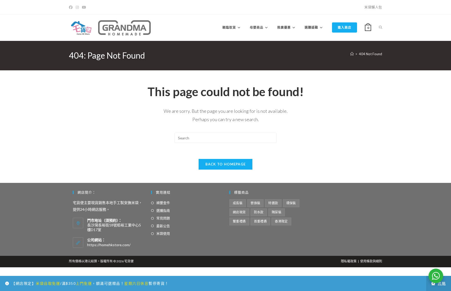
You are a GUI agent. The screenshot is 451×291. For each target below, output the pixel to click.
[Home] (352, 54)
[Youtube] (84, 7)
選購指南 (163, 210)
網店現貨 (239, 212)
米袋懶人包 (373, 7)
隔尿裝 (276, 212)
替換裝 (255, 203)
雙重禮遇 (239, 221)
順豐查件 (163, 203)
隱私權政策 (349, 261)
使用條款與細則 (371, 261)
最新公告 (163, 226)
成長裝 (237, 203)
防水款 (259, 212)
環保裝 (291, 203)
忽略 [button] (442, 283)
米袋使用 (163, 233)
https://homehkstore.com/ (108, 245)
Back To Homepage (225, 164)
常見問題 (163, 218)
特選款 (273, 203)
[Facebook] (71, 7)
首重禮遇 (260, 221)
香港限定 (281, 221)
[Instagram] (77, 7)
